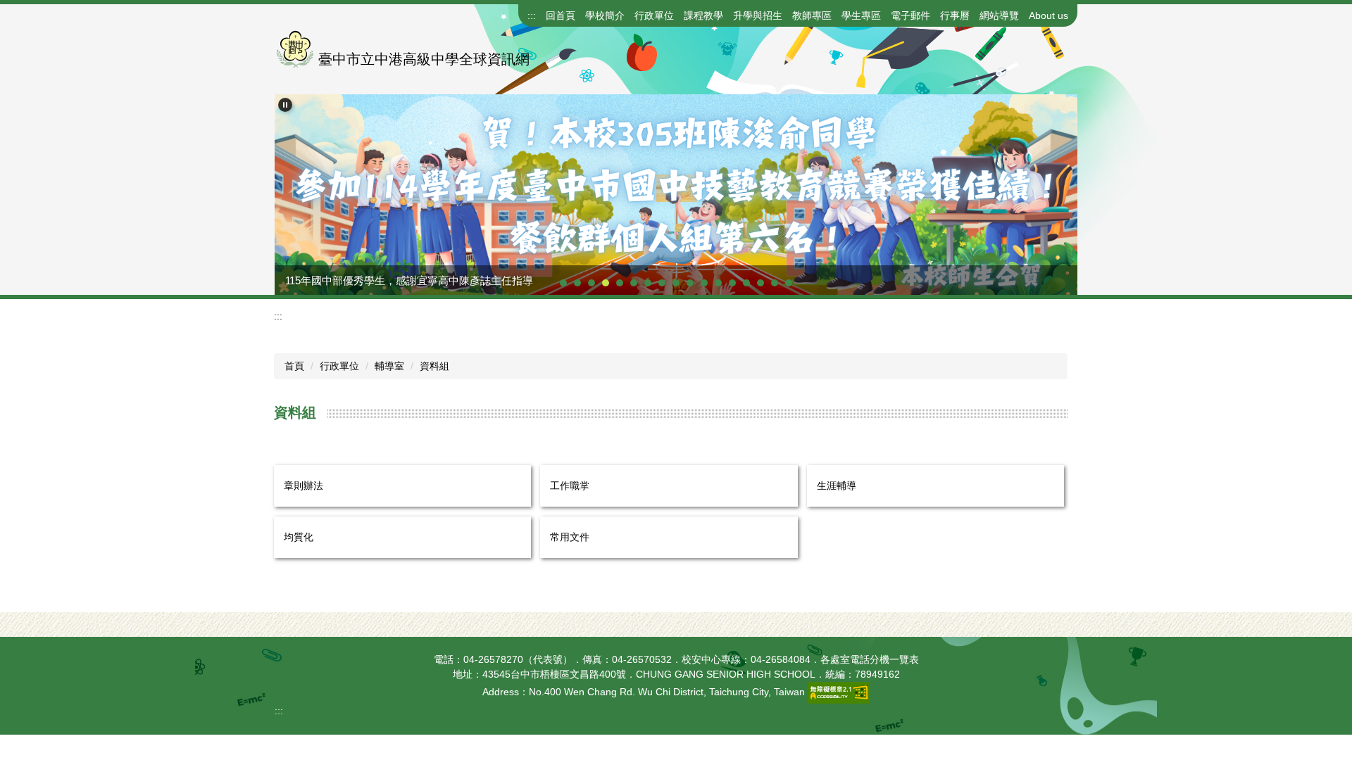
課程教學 (703, 15)
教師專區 (812, 15)
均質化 (298, 537)
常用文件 (569, 537)
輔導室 (389, 366)
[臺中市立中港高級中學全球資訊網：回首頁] (294, 49)
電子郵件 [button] (910, 15)
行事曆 (955, 15)
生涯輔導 (836, 485)
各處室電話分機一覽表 (869, 659)
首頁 (294, 366)
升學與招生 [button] (757, 15)
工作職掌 (569, 485)
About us (1048, 15)
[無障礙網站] (839, 692)
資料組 (434, 366)
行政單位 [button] (654, 15)
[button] (285, 105)
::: (531, 15)
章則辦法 (303, 485)
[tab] (563, 283)
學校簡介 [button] (605, 15)
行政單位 (339, 366)
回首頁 (560, 15)
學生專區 (861, 15)
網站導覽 (999, 15)
